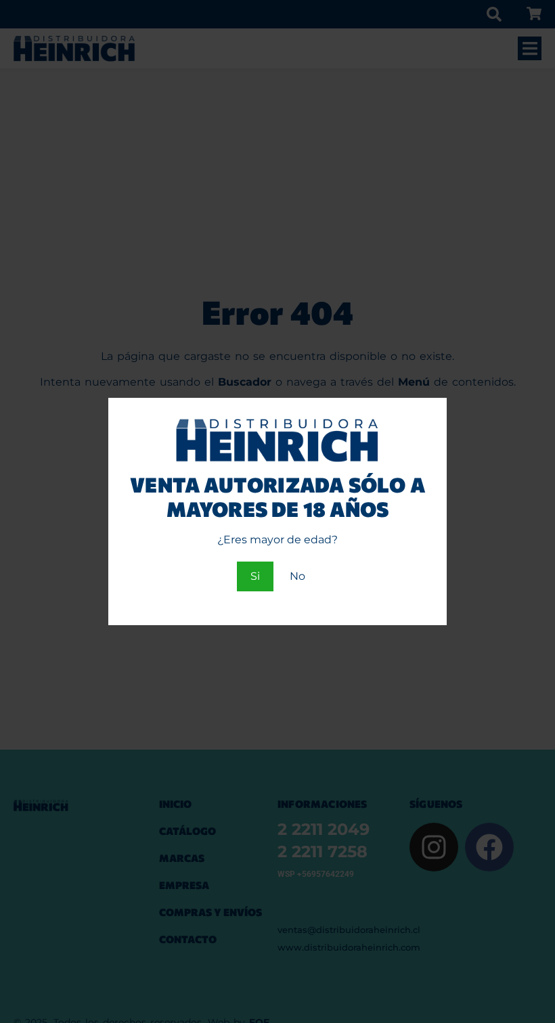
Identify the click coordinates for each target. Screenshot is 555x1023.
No (297, 576)
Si (255, 576)
